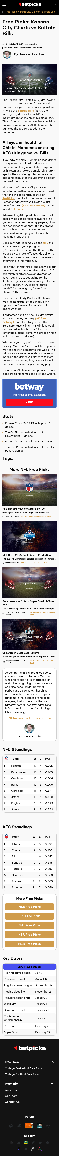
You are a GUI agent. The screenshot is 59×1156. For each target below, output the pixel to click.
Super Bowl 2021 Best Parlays (20, 652)
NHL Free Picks (30, 925)
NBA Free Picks (29, 934)
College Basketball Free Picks (23, 1068)
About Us (11, 1090)
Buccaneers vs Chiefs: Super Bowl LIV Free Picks (28, 603)
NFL (45, 242)
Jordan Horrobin (32, 54)
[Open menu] (4, 4)
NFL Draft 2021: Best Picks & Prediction (26, 555)
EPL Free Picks (29, 916)
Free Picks (12, 1062)
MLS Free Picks (29, 907)
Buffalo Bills (26, 110)
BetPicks (8, 198)
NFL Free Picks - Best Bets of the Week (23, 47)
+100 (29, 402)
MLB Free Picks (29, 944)
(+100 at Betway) (33, 205)
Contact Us (12, 1101)
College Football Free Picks (22, 1074)
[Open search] (55, 4)
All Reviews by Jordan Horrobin (29, 718)
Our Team (11, 1095)
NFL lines (17, 209)
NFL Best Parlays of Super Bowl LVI (23, 508)
